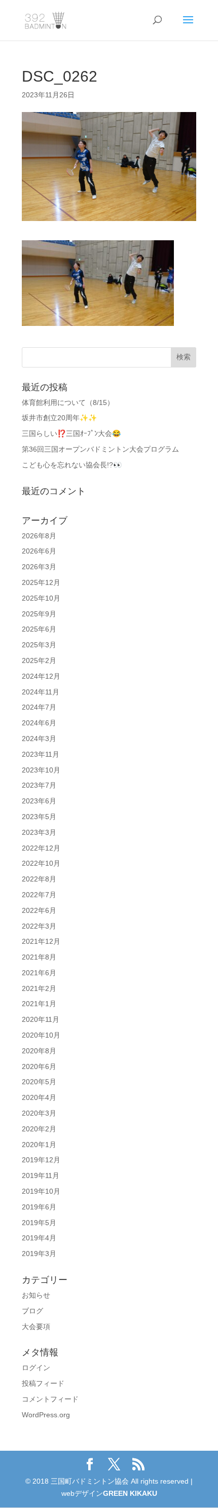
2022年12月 (41, 848)
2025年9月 (39, 614)
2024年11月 (40, 692)
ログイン (36, 1368)
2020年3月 (39, 1113)
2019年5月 (39, 1223)
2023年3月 (39, 832)
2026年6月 (39, 551)
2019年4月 (39, 1238)
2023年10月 (41, 770)
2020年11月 (40, 1019)
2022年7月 (39, 895)
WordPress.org (46, 1415)
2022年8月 (39, 879)
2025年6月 (39, 629)
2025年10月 (41, 598)
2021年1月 (39, 1004)
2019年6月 (39, 1207)
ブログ (32, 1311)
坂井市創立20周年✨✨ (59, 418)
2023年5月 (39, 817)
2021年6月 (39, 973)
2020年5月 (39, 1082)
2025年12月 (41, 582)
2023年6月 (39, 801)
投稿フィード (43, 1383)
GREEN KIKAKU (130, 1493)
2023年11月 (40, 754)
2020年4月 (39, 1097)
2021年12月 (41, 941)
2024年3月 (39, 738)
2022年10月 (41, 863)
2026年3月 (39, 567)
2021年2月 (39, 988)
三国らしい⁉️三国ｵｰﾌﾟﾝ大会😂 (71, 433)
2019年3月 (39, 1253)
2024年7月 (39, 707)
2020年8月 (39, 1051)
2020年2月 (39, 1129)
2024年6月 (39, 723)
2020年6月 (39, 1066)
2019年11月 (40, 1175)
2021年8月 (39, 957)
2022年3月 (39, 926)
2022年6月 (39, 910)
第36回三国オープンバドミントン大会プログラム (100, 449)
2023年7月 (39, 785)
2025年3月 (39, 645)
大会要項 (36, 1326)
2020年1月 (39, 1145)
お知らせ (36, 1295)
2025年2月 (39, 660)
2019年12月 (41, 1160)
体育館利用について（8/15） (68, 402)
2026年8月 (39, 536)
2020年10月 (41, 1035)
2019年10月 (41, 1191)
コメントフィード (50, 1399)
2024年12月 (41, 676)
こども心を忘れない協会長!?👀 (72, 465)
